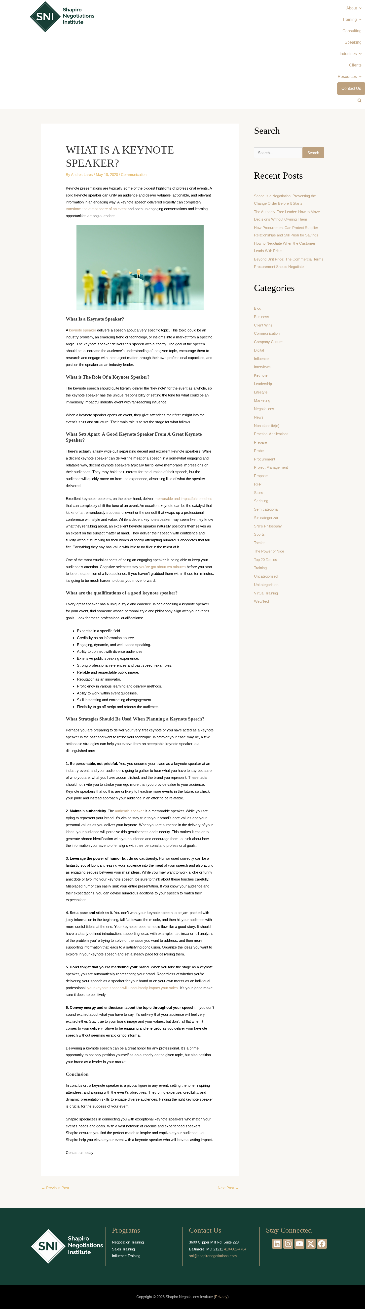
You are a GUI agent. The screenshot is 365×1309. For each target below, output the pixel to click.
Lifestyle (260, 392)
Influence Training (126, 1256)
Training (260, 568)
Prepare (260, 442)
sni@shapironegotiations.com (213, 1256)
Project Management (271, 467)
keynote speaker (82, 330)
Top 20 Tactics (265, 559)
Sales (258, 493)
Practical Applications (271, 434)
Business (261, 317)
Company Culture (268, 342)
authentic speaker (129, 811)
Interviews (262, 367)
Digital (259, 350)
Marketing (262, 400)
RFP (257, 484)
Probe (259, 451)
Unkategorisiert (266, 585)
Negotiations (264, 409)
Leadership (263, 384)
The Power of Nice (269, 551)
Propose (261, 476)
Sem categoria (266, 509)
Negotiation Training (128, 1242)
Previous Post (55, 1188)
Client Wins (263, 325)
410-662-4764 (235, 1249)
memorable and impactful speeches (183, 498)
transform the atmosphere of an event (96, 209)
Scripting (261, 501)
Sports (259, 534)
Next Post (228, 1188)
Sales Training (123, 1249)
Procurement (264, 459)
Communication (133, 174)
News (258, 417)
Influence (261, 359)
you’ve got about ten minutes (162, 567)
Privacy (221, 1297)
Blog (257, 308)
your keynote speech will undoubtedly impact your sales (132, 988)
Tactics (259, 543)
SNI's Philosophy (268, 526)
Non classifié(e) (266, 426)
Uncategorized (266, 576)
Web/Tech (262, 601)
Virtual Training (266, 593)
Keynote (260, 375)
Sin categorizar (266, 518)
